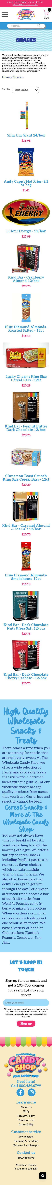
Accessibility (26, 1124)
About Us (26, 1107)
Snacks (18, 77)
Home (6, 77)
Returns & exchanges (26, 1145)
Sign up (26, 1023)
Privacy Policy (26, 1115)
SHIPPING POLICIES (25, 5)
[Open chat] (42, 1175)
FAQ (26, 1111)
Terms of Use (26, 1120)
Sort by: (6, 89)
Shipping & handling (26, 1141)
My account (26, 1136)
